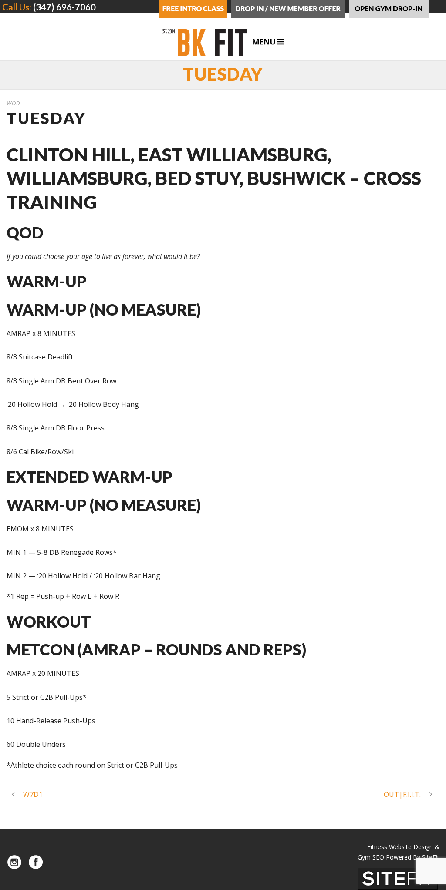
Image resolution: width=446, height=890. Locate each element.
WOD (13, 103)
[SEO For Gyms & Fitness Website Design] (398, 878)
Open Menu (268, 42)
